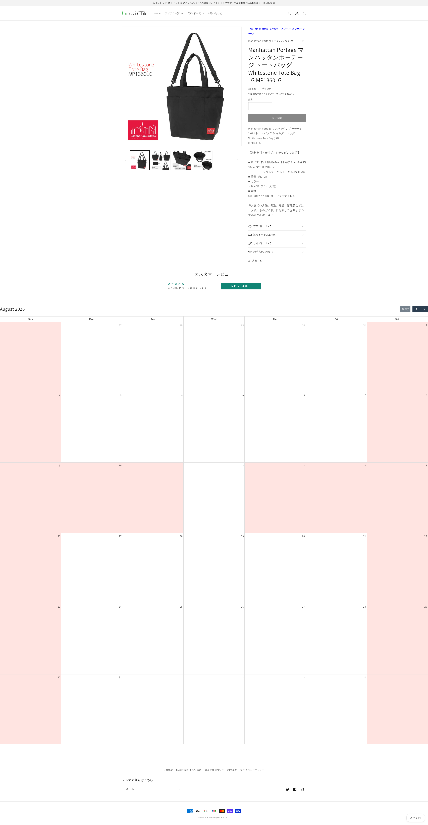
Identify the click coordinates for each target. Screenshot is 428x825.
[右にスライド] (238, 160)
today (405, 309)
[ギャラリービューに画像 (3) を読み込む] (181, 160)
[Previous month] (416, 309)
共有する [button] (257, 260)
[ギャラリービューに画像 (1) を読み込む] (139, 160)
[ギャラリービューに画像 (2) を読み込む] (160, 160)
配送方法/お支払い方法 (189, 769)
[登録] (178, 789)
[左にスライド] (125, 160)
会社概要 (168, 769)
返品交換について (214, 769)
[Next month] (424, 309)
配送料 (256, 93)
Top (250, 29)
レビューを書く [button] (241, 286)
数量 (250, 99)
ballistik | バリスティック (219, 817)
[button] (173, 13)
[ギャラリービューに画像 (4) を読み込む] (202, 160)
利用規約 (232, 769)
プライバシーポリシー (252, 769)
